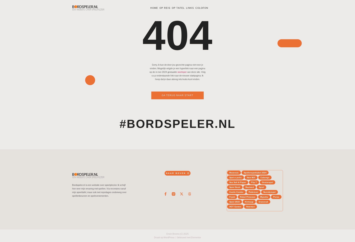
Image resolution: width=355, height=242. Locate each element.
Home (154, 8)
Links (190, 8)
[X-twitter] (181, 194)
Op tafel (178, 8)
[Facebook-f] (165, 194)
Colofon (201, 8)
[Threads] (189, 194)
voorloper (182, 72)
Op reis (164, 8)
